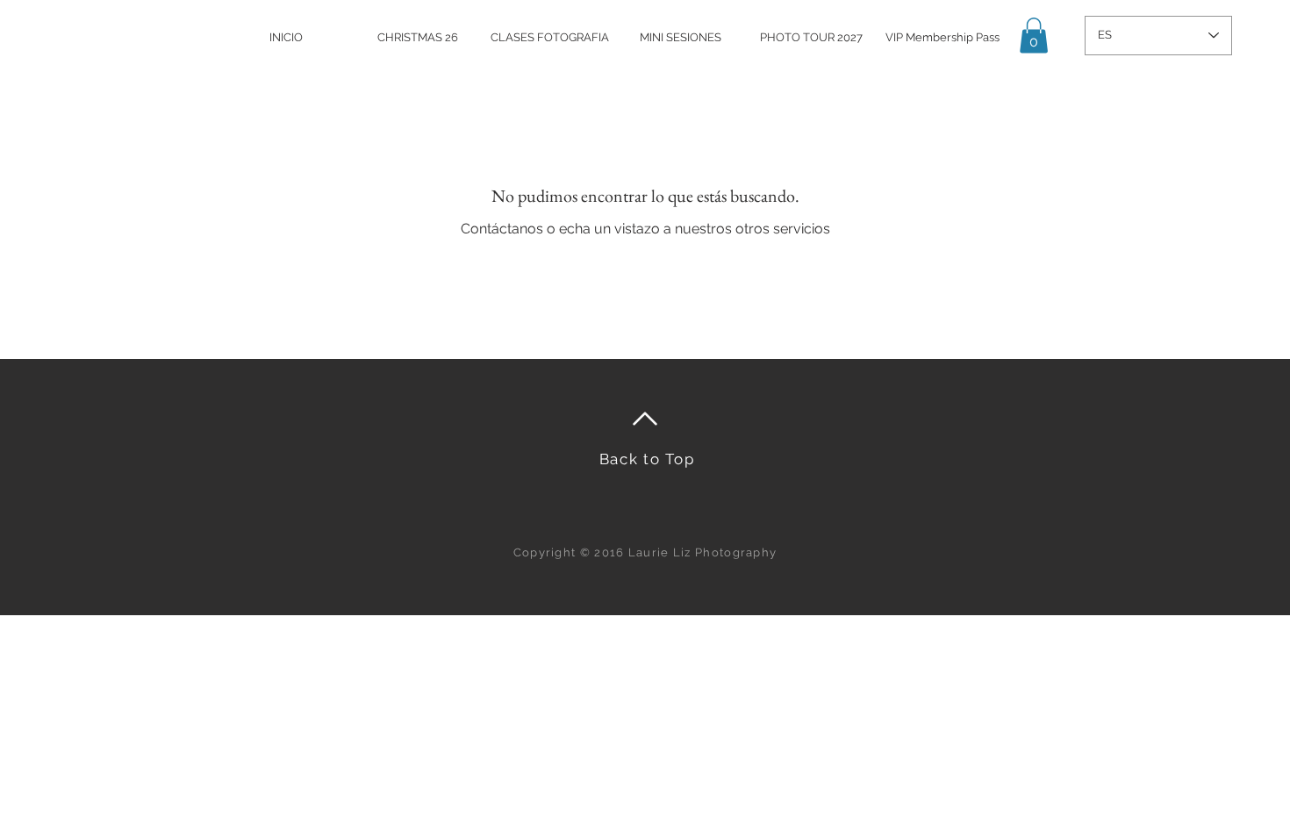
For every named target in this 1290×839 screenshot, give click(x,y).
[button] (1034, 36)
